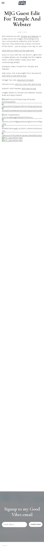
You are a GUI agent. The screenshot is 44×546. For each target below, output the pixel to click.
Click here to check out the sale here (18, 50)
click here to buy (28, 88)
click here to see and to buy (14, 76)
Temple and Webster (30, 36)
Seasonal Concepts (25, 80)
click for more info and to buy (28, 84)
